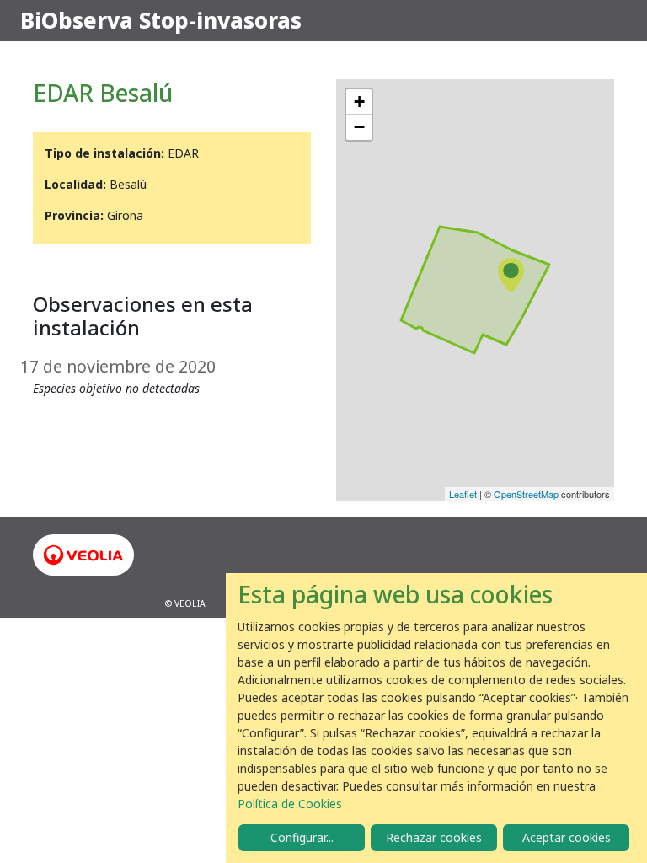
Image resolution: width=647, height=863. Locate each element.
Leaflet (463, 494)
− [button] (359, 126)
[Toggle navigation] (603, 21)
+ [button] (359, 101)
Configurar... (302, 837)
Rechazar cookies (434, 837)
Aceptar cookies (566, 837)
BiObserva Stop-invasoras (161, 20)
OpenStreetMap (526, 494)
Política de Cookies (290, 804)
